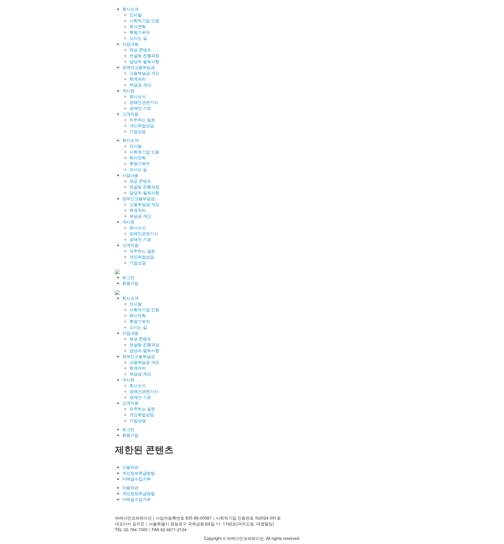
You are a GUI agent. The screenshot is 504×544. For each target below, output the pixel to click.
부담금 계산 (140, 85)
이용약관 (130, 467)
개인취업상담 (142, 125)
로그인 (128, 277)
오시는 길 (138, 38)
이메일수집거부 (136, 479)
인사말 (136, 15)
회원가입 (130, 283)
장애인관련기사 (144, 102)
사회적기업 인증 (144, 20)
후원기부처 (140, 32)
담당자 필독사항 (144, 61)
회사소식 (138, 96)
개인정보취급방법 (138, 473)
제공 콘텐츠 (140, 50)
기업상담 (138, 131)
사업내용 (130, 44)
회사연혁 (138, 26)
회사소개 (130, 9)
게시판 (128, 90)
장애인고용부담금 (138, 67)
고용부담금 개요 (144, 73)
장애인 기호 (140, 108)
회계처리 (138, 79)
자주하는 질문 (142, 120)
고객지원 (130, 114)
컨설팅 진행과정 (144, 55)
